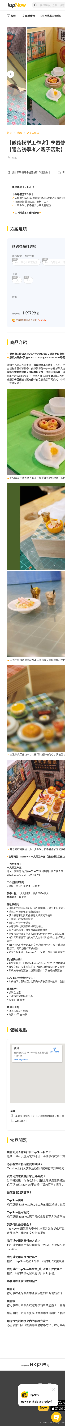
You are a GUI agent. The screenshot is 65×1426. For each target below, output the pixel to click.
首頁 (9, 132)
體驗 (19, 132)
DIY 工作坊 (33, 132)
